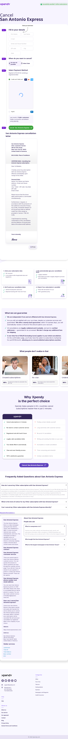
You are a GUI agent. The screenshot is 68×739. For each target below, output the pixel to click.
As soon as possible (14, 63)
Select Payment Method (18, 70)
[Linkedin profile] (9, 680)
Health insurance (39, 695)
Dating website (39, 687)
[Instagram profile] (12, 680)
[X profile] (6, 680)
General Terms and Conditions (9, 726)
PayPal (12, 111)
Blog (2, 720)
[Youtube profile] (15, 680)
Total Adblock (7, 652)
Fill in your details (17, 30)
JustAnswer (7, 647)
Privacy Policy (5, 723)
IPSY (5, 656)
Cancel (19, 128)
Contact (3, 718)
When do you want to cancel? (20, 58)
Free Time (37, 682)
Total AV (6, 649)
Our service (4, 712)
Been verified (7, 654)
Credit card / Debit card (17, 79)
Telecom (37, 684)
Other (36, 679)
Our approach (5, 715)
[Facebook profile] (2, 680)
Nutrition (37, 690)
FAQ (2, 701)
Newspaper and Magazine (41, 692)
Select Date (26, 63)
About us (3, 710)
